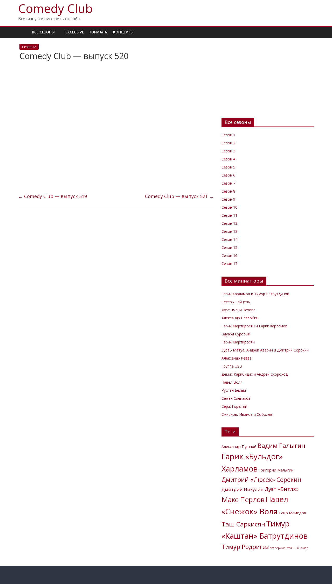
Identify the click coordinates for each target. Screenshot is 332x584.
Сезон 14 (229, 239)
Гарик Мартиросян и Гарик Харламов (254, 325)
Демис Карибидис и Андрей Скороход (255, 374)
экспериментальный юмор (289, 548)
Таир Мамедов (292, 512)
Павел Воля (232, 382)
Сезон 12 (29, 47)
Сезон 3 (228, 151)
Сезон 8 (228, 191)
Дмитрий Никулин (243, 489)
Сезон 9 (228, 199)
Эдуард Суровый (236, 334)
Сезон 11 (229, 215)
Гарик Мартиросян (238, 342)
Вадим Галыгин (281, 445)
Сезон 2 (228, 142)
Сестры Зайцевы (236, 301)
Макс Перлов (243, 499)
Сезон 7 (228, 183)
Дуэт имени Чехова (238, 309)
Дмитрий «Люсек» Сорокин (261, 479)
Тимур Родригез (245, 547)
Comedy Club (55, 8)
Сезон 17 (229, 263)
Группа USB (232, 366)
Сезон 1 (228, 134)
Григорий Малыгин (276, 470)
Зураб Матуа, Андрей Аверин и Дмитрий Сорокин (265, 350)
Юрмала (98, 32)
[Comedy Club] (23, 32)
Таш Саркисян (243, 524)
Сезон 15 (229, 247)
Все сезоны (43, 32)
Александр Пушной (239, 446)
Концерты (123, 32)
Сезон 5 (228, 167)
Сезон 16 (229, 255)
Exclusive (74, 32)
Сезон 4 (228, 159)
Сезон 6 (228, 175)
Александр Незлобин (240, 317)
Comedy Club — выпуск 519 (52, 196)
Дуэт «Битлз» (282, 488)
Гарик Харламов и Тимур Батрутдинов (255, 293)
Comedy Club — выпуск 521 (179, 196)
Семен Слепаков (236, 398)
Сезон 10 (229, 207)
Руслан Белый (234, 390)
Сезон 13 (229, 231)
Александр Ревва (237, 358)
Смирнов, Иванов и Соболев (247, 414)
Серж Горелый (234, 406)
